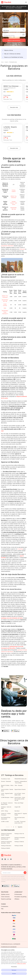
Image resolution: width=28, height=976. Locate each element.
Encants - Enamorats (6, 781)
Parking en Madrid (5, 848)
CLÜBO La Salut (5, 821)
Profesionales (18, 894)
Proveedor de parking (20, 896)
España (6, 62)
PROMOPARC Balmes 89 (20, 778)
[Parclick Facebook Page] (8, 859)
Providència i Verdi (5, 778)
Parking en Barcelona (6, 845)
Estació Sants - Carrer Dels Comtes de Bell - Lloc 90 (20, 799)
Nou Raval (17, 811)
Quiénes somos (5, 894)
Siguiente (20, 827)
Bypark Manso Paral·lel (20, 789)
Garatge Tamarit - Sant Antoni (13, 203)
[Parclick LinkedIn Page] (5, 859)
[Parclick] (6, 2)
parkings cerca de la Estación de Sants (12, 618)
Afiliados (17, 899)
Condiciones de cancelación (8, 947)
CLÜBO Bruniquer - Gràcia (7, 797)
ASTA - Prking (4, 811)
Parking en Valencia (19, 841)
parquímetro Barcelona (7, 245)
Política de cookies (21, 963)
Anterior (7, 827)
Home (2, 62)
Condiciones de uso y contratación (10, 944)
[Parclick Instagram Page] (2, 859)
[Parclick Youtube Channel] (11, 859)
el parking (20, 549)
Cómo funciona (5, 896)
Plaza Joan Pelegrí (19, 802)
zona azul (22, 249)
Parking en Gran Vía (19, 833)
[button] (14, 30)
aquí (2, 431)
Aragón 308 (17, 807)
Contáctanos (4, 906)
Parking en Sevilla (19, 845)
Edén (5, 308)
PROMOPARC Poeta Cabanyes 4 (5, 312)
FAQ (2, 908)
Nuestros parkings (6, 899)
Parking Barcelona (13, 62)
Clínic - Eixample (18, 785)
